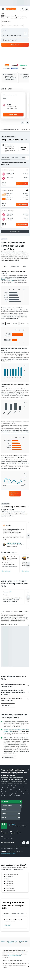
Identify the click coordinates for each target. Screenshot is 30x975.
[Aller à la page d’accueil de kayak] (11, 9)
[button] (3, 9)
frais (23, 952)
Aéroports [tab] (6, 913)
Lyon (3, 323)
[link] (15, 493)
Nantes (3, 279)
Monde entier (14, 941)
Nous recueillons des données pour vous (14, 963)
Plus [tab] (24, 266)
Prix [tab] (5, 266)
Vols (8, 941)
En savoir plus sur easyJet (14, 543)
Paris (8, 323)
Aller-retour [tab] (5, 157)
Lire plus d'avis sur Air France (8, 853)
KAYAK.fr (3, 941)
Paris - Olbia (11, 280)
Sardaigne (10, 942)
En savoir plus (6, 571)
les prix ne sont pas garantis (14, 955)
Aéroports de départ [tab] (18, 913)
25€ (2, 16)
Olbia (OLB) (7, 925)
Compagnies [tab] (15, 266)
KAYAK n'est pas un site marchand (12, 960)
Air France (12, 824)
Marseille (15, 323)
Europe (21, 941)
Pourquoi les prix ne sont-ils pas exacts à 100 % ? (14, 966)
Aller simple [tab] (15, 157)
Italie (26, 941)
